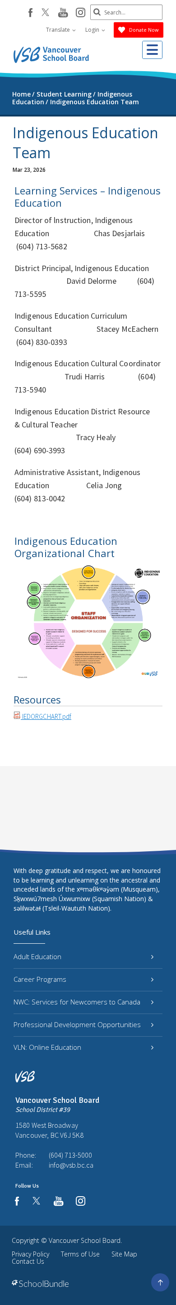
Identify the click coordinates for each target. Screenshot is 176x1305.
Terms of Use (80, 1254)
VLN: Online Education (47, 1047)
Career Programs (40, 979)
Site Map (124, 1254)
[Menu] (152, 50)
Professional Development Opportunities (77, 1024)
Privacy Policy (30, 1254)
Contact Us (28, 1261)
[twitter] (45, 13)
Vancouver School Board (84, 1240)
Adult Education (37, 956)
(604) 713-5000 (70, 1154)
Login (93, 30)
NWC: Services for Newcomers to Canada (77, 1001)
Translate (58, 30)
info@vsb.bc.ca (71, 1164)
